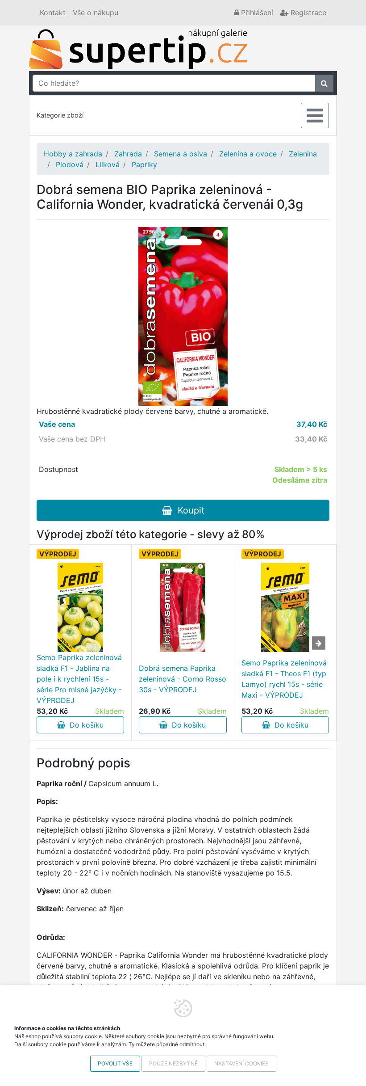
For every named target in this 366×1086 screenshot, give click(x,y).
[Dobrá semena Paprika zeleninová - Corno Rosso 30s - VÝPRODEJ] (182, 607)
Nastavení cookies (241, 1063)
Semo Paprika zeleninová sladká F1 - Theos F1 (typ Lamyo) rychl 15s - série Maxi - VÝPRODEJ (284, 678)
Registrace (307, 12)
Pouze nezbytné (173, 1063)
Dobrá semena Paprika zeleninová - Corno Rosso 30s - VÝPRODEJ (182, 679)
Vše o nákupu (95, 12)
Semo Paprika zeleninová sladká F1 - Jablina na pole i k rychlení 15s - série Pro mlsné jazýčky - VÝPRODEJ (79, 679)
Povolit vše (115, 1063)
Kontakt (53, 12)
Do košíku (84, 724)
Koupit (188, 510)
